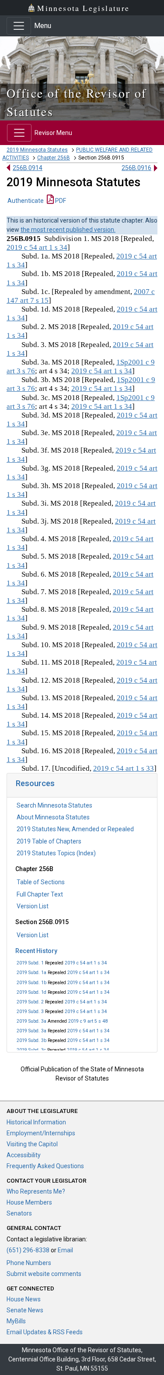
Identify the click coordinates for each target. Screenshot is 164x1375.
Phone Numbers (29, 1262)
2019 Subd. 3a (31, 1021)
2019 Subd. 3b (31, 1040)
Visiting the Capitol (32, 1144)
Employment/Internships (41, 1133)
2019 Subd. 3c (31, 1050)
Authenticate (25, 200)
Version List (33, 906)
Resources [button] (35, 783)
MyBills (16, 1321)
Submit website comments (44, 1273)
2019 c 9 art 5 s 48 (88, 1021)
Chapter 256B (53, 158)
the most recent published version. (68, 229)
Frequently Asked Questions (45, 1165)
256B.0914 (27, 167)
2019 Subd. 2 (30, 1002)
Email (65, 1250)
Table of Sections (41, 882)
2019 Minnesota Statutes (37, 150)
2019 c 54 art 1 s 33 (123, 768)
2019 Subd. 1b (31, 982)
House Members (29, 1202)
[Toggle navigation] (19, 26)
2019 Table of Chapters (49, 841)
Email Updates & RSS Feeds (45, 1332)
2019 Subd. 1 (30, 963)
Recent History (36, 950)
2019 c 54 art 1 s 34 (86, 963)
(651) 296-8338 (28, 1250)
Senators (19, 1213)
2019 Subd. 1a (31, 972)
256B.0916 (136, 167)
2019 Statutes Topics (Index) (56, 853)
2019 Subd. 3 (30, 1011)
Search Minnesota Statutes (54, 805)
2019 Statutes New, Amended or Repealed (75, 829)
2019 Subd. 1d (31, 992)
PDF (60, 200)
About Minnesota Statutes (53, 817)
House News (24, 1299)
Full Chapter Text (40, 894)
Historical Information (36, 1122)
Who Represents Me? (36, 1191)
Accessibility (24, 1155)
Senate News (25, 1310)
